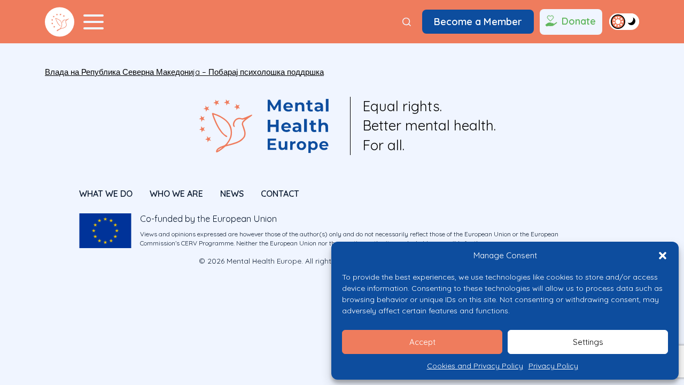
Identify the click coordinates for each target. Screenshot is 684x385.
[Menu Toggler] (93, 22)
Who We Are (176, 193)
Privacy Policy (553, 366)
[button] (662, 255)
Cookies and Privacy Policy (475, 366)
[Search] (406, 22)
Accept (422, 342)
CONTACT (280, 193)
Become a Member (478, 22)
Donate (579, 21)
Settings (588, 342)
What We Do (106, 193)
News (232, 193)
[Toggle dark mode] (624, 21)
